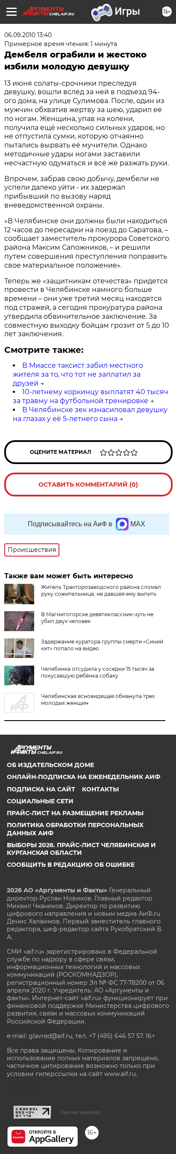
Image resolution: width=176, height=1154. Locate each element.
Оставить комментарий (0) (88, 484)
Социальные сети (40, 801)
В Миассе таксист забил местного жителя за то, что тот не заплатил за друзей (78, 374)
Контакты (100, 789)
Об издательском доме (50, 765)
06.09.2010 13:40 (28, 35)
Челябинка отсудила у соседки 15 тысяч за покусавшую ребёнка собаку (97, 672)
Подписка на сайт (41, 789)
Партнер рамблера (80, 1112)
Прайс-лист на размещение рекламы (75, 813)
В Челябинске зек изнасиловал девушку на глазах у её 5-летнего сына (90, 414)
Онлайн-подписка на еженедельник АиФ (83, 777)
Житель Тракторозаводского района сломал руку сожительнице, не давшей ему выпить (101, 590)
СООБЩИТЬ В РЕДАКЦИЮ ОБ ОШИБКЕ (71, 864)
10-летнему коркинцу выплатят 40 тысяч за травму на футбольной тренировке (90, 396)
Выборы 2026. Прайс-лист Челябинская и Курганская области (81, 849)
